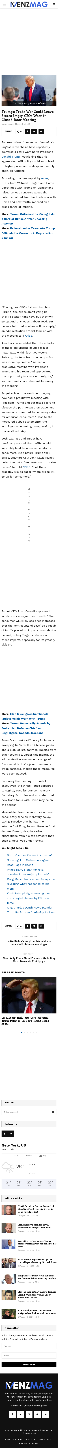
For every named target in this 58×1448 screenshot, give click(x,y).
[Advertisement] (29, 45)
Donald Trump (11, 156)
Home (7, 1439)
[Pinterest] (37, 1414)
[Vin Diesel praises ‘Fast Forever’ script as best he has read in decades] (9, 1314)
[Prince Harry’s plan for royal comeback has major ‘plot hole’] (9, 1228)
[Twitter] (20, 1414)
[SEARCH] (53, 1112)
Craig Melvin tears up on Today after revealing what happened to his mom (31, 883)
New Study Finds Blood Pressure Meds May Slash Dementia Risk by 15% (29, 959)
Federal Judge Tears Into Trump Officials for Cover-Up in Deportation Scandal (28, 233)
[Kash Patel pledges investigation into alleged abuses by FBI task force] (9, 1263)
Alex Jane (9, 124)
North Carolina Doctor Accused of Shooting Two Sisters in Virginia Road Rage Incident (29, 860)
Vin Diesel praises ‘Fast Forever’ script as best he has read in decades (37, 1312)
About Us (17, 1439)
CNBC (26, 467)
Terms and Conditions (28, 1443)
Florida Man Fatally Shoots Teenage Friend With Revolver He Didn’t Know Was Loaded (37, 1294)
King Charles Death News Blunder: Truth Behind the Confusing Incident (37, 1277)
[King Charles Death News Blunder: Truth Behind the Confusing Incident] (9, 1279)
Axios (44, 178)
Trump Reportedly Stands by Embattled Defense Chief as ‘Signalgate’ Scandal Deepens (26, 728)
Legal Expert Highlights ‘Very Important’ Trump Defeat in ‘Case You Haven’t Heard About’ (25, 1020)
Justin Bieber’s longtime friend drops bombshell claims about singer (29, 942)
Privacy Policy (45, 1439)
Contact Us (30, 1439)
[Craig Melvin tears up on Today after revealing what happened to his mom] (9, 1244)
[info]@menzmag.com (35, 1405)
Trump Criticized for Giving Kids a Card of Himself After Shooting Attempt (28, 218)
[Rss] (45, 1414)
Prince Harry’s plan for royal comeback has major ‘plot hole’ (34, 1226)
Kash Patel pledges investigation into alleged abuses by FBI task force (29, 898)
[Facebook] (12, 1414)
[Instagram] (29, 1414)
